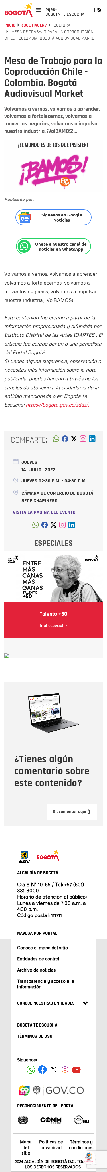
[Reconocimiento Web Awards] (81, 1119)
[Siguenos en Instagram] (65, 1069)
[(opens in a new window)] (83, 440)
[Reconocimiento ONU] (23, 1119)
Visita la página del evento (44, 512)
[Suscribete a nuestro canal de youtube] (76, 1069)
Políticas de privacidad (51, 1144)
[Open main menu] (38, 10)
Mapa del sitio (26, 1147)
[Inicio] (18, 10)
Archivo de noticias (36, 970)
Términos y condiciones (81, 1144)
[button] (56, 440)
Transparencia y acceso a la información (45, 983)
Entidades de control (38, 959)
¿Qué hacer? (34, 25)
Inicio (9, 25)
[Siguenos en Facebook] (31, 1069)
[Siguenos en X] (53, 1069)
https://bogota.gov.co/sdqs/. (57, 405)
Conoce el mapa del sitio (42, 947)
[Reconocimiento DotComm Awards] (50, 1119)
